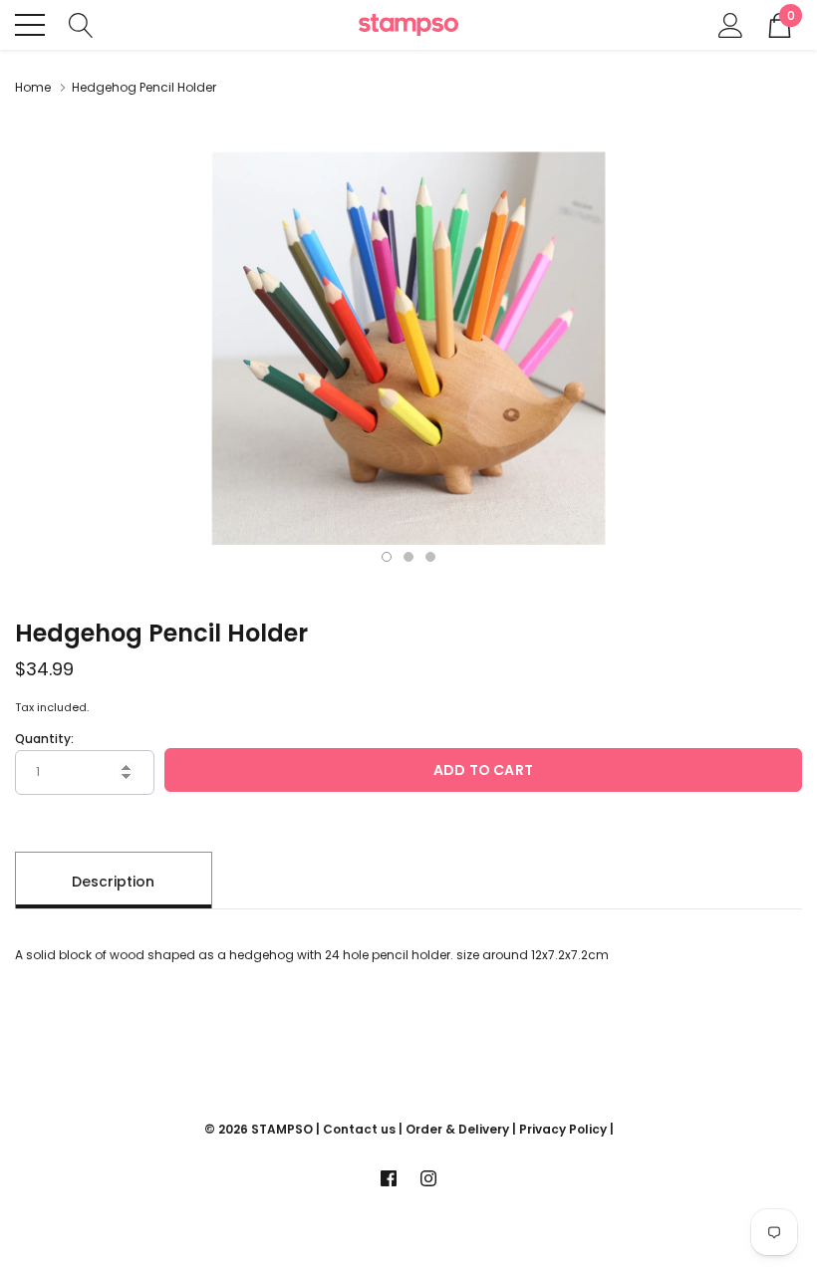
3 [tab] (430, 557)
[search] (81, 23)
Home (33, 87)
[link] (388, 1178)
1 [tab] (387, 557)
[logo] (408, 25)
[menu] (30, 25)
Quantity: (44, 738)
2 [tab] (408, 557)
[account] (730, 23)
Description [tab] (113, 882)
